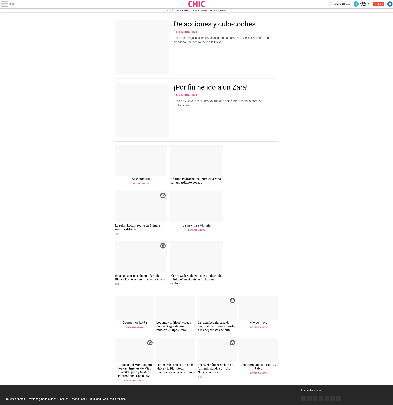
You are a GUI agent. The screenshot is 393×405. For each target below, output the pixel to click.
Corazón (170, 10)
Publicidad (94, 399)
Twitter (309, 398)
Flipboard (327, 398)
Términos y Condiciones (41, 399)
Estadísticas (78, 399)
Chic (196, 4)
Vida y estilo (183, 10)
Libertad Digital (153, 391)
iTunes (338, 398)
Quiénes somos (15, 399)
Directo (364, 4)
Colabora (378, 4)
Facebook (303, 398)
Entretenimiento (218, 10)
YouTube (321, 398)
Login (390, 4)
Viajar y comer (200, 10)
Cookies (63, 399)
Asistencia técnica (114, 399)
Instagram (315, 398)
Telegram (332, 398)
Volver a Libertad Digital (339, 4)
